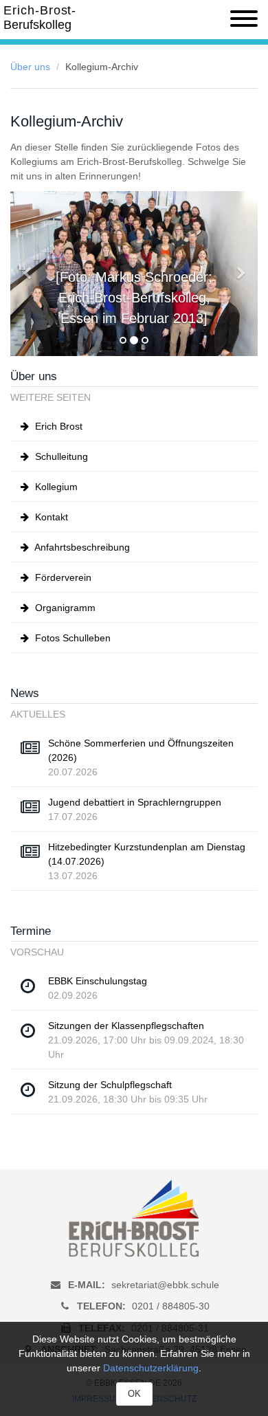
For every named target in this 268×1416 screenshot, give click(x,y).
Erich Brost (57, 426)
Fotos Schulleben (71, 637)
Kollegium (55, 486)
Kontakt (50, 516)
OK (134, 1394)
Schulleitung (60, 456)
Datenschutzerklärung (151, 1367)
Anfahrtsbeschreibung (81, 547)
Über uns (30, 66)
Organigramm (64, 607)
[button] (28, 273)
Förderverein (61, 577)
